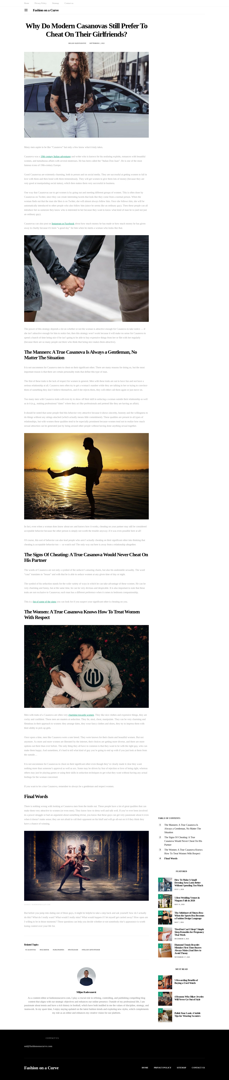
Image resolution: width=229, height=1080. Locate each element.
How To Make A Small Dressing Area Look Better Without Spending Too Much (188, 883)
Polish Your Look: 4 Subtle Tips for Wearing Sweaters (187, 1014)
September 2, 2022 (97, 43)
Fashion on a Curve (46, 10)
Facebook (45, 950)
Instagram (73, 950)
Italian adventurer (91, 950)
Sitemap (55, 3)
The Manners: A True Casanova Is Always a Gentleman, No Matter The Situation (182, 829)
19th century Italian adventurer (56, 156)
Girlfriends (59, 950)
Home (26, 3)
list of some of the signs (44, 601)
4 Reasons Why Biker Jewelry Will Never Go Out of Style (189, 998)
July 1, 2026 (179, 889)
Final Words (170, 858)
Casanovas (31, 950)
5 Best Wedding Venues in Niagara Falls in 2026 (187, 899)
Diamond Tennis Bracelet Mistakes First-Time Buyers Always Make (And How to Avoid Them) (187, 948)
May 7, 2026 (179, 922)
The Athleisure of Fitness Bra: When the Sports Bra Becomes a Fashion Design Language (189, 915)
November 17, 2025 (182, 957)
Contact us (68, 3)
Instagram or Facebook (63, 223)
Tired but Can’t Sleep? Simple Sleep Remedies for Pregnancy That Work (189, 932)
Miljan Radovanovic (77, 43)
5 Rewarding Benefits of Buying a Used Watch (186, 981)
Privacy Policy (41, 3)
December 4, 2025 (181, 939)
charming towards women (81, 715)
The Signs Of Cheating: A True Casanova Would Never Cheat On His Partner (183, 841)
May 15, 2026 (179, 904)
